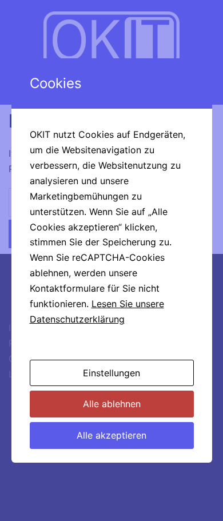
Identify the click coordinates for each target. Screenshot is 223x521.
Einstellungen (111, 373)
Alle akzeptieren (111, 435)
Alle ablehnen (112, 403)
